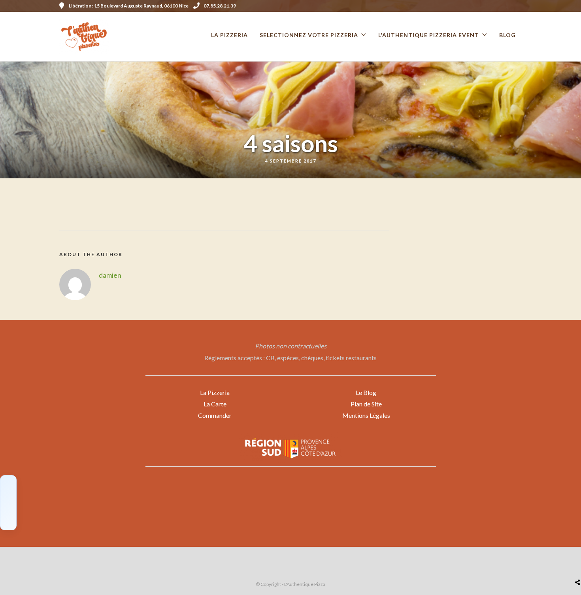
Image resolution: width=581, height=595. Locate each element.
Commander (215, 415)
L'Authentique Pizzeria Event (428, 35)
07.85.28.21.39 (220, 6)
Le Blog (366, 392)
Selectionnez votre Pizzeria (309, 35)
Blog (507, 35)
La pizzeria (229, 35)
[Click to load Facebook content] (8, 502)
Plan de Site (366, 404)
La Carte (215, 404)
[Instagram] (519, 6)
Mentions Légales (366, 415)
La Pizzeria (215, 392)
